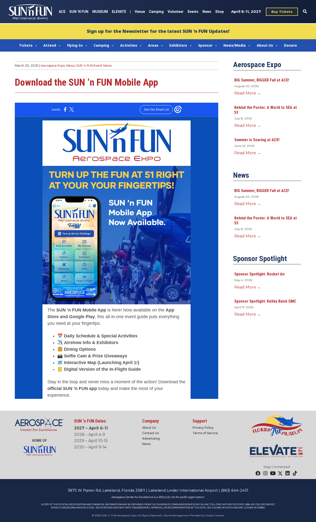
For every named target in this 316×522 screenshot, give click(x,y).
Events (193, 12)
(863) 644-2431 (234, 490)
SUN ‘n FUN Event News (94, 65)
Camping (156, 12)
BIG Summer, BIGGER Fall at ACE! (261, 80)
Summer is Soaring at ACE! (256, 139)
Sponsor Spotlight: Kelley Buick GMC (265, 301)
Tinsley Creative (214, 515)
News (206, 12)
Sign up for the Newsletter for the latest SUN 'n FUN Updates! (158, 31)
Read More (247, 93)
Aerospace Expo (53, 65)
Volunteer (176, 12)
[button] (282, 12)
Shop (219, 12)
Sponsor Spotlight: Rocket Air (259, 274)
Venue (140, 12)
